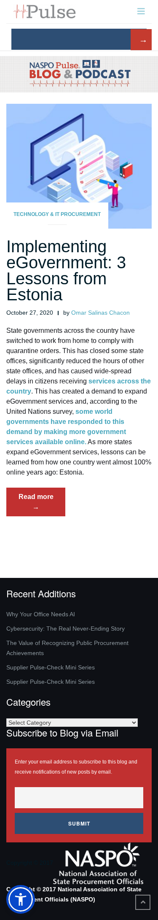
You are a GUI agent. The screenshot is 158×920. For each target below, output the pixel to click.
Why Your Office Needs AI (40, 614)
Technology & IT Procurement (57, 214)
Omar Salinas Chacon (100, 312)
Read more (42, 504)
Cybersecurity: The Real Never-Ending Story (65, 628)
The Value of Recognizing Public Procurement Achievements (67, 647)
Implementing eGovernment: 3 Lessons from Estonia (66, 270)
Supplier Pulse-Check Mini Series (50, 667)
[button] (20, 899)
